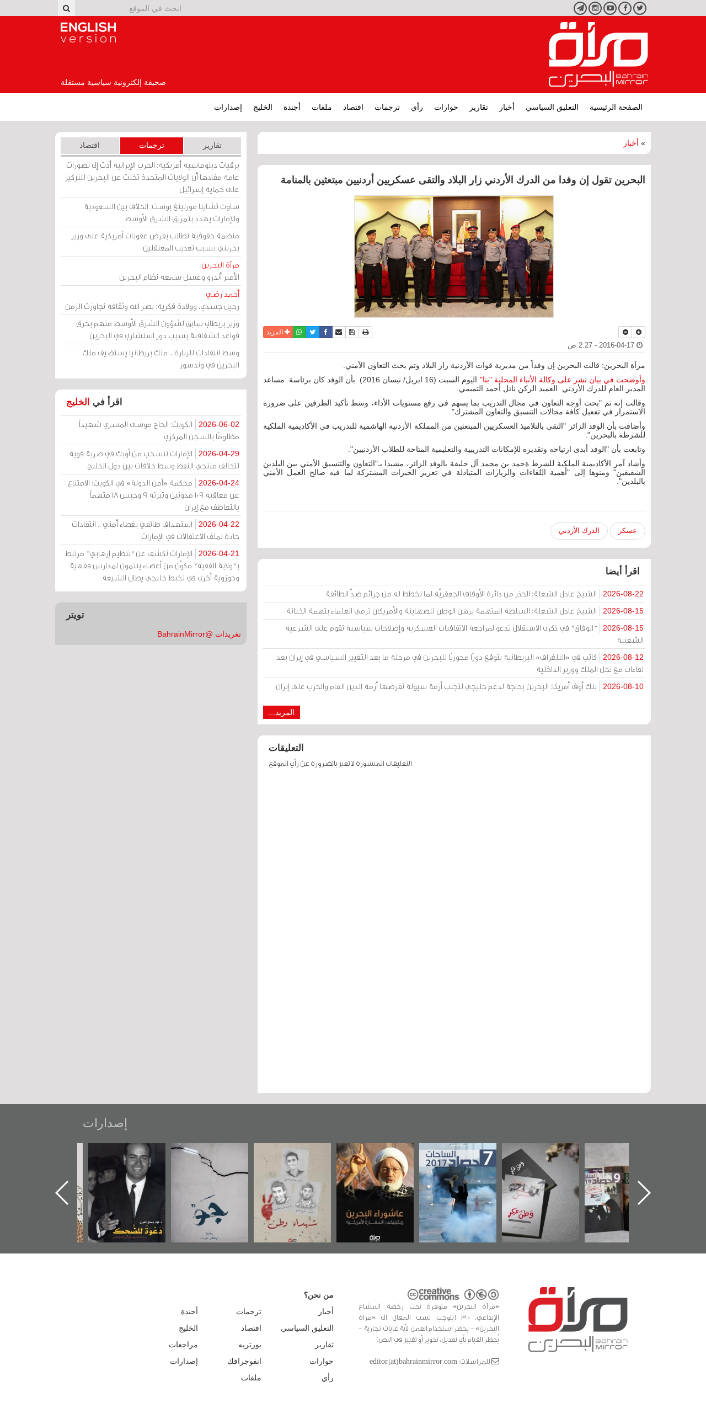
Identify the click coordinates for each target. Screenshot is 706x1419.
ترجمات (387, 107)
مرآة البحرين (598, 55)
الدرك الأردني (579, 530)
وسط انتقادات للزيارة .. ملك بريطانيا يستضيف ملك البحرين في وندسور (160, 358)
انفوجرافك (244, 1361)
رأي (417, 107)
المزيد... (282, 712)
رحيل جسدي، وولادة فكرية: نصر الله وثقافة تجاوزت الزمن (152, 300)
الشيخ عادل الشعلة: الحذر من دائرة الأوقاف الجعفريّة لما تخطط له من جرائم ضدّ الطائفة (484, 593)
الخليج (262, 107)
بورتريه (249, 1344)
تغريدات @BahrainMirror (199, 634)
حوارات (446, 107)
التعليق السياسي (552, 107)
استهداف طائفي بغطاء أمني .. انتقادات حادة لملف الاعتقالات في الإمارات (155, 530)
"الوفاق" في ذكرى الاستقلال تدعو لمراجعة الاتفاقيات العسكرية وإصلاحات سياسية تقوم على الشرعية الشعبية (464, 634)
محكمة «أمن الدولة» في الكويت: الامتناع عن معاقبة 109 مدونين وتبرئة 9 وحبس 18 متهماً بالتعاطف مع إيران (153, 495)
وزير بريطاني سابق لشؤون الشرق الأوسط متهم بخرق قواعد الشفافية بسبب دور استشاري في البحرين (157, 329)
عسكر (627, 530)
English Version (88, 33)
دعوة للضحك (127, 1155)
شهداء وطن (292, 1155)
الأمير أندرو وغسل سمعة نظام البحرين (179, 270)
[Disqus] (454, 936)
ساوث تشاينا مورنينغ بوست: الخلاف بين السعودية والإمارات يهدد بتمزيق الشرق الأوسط (161, 212)
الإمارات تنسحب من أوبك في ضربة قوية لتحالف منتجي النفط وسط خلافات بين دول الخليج (154, 459)
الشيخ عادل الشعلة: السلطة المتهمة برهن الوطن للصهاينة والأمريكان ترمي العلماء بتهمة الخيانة (465, 610)
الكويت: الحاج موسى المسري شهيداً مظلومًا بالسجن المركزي (159, 430)
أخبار (507, 107)
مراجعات (183, 1344)
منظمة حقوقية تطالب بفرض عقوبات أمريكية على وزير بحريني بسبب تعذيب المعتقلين (155, 241)
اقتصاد (353, 107)
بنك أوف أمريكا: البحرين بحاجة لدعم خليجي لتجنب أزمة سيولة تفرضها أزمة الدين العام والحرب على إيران (460, 686)
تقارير (478, 107)
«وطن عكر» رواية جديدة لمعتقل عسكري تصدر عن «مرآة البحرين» (540, 1174)
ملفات (322, 107)
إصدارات (228, 107)
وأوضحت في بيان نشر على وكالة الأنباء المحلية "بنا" (563, 379)
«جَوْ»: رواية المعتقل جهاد (209, 1161)
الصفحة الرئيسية (616, 107)
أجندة (292, 107)
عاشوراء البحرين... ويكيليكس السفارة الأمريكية (375, 1168)
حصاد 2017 (458, 1155)
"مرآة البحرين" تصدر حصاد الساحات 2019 (623, 1168)
